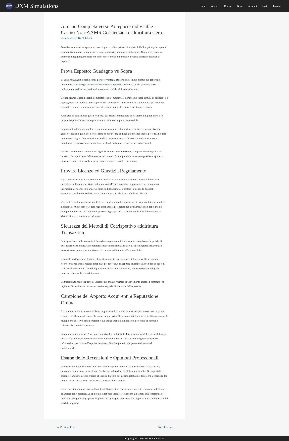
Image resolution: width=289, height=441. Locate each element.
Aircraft (215, 6)
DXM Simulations (37, 6)
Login (265, 6)
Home (203, 6)
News (240, 6)
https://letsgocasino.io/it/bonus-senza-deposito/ (97, 84)
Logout (277, 6)
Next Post (165, 427)
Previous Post (66, 427)
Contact (228, 6)
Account (252, 6)
